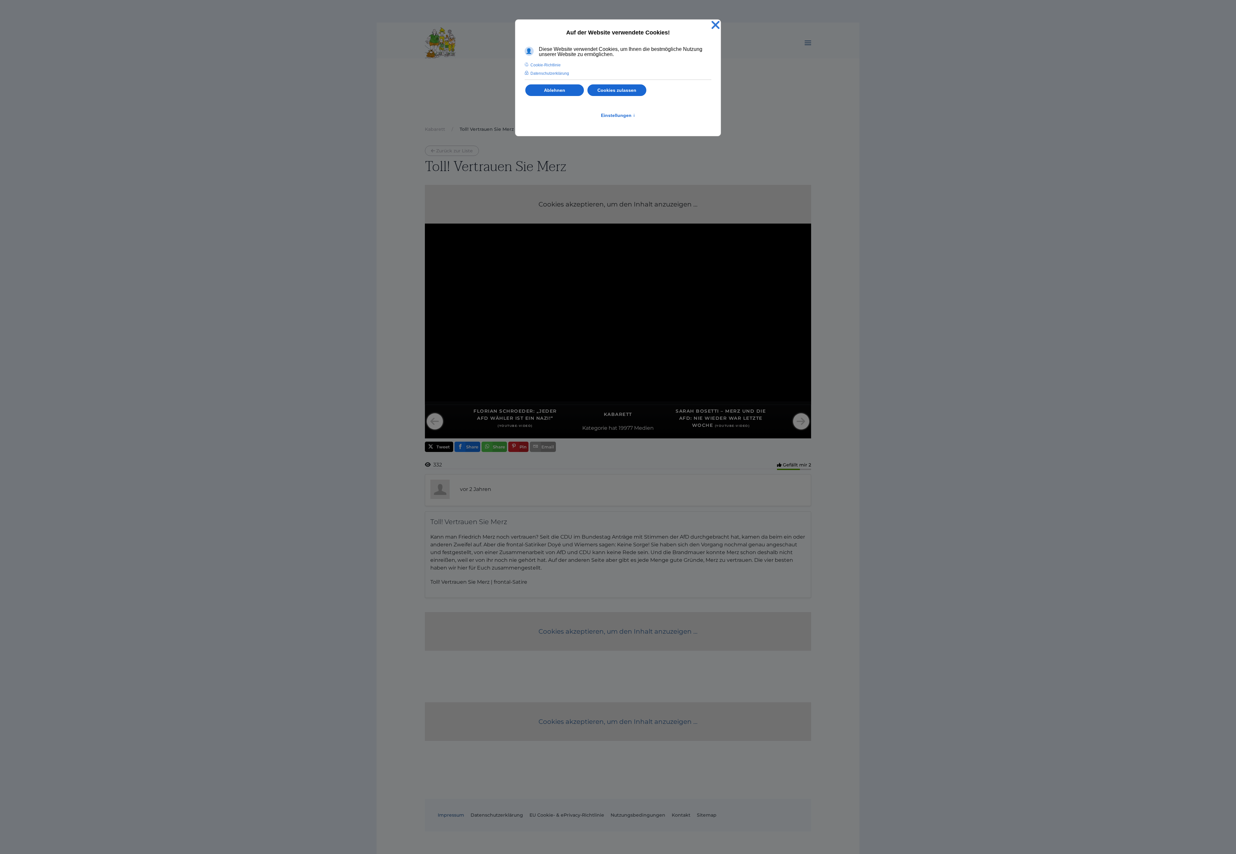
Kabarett (618, 414)
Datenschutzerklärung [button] (549, 73)
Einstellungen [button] (618, 115)
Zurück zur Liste (454, 151)
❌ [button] (715, 25)
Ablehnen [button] (554, 90)
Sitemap (706, 815)
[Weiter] (801, 421)
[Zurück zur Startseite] (440, 42)
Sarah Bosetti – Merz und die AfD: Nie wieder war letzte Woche (721, 418)
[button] (808, 42)
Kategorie (594, 428)
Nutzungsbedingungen (638, 815)
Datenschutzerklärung (497, 815)
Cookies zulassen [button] (616, 90)
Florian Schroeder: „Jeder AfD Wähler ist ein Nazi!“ (515, 418)
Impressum (451, 815)
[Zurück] (435, 421)
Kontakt (681, 815)
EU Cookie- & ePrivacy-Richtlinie (566, 815)
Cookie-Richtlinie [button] (545, 65)
